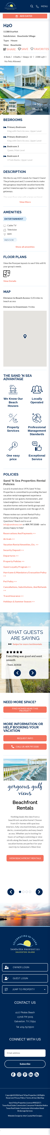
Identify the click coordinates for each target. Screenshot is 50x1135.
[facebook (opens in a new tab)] (13, 1074)
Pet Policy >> (10, 581)
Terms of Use (31, 1098)
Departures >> (11, 555)
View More (25, 202)
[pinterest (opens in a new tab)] (25, 1074)
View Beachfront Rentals (25, 858)
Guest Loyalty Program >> (17, 566)
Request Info (25, 738)
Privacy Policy (19, 1098)
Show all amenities (25, 247)
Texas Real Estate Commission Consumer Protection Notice (25, 1105)
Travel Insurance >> (13, 596)
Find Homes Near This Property (25, 709)
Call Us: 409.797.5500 (27, 746)
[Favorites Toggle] (40, 48)
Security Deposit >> (13, 550)
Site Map (41, 1098)
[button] (17, 672)
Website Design (14, 1116)
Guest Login (20, 978)
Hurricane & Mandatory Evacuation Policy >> (25, 574)
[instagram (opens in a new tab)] (19, 1074)
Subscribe (25, 1064)
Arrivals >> (9, 539)
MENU (44, 6)
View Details (9, 281)
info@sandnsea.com (12, 524)
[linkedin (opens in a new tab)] (31, 1074)
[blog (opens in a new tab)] (36, 1074)
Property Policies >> (13, 561)
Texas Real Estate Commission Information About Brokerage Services (25, 1109)
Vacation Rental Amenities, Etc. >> (20, 544)
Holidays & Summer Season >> (19, 601)
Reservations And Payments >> (19, 533)
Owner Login (21, 967)
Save (24, 49)
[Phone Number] (37, 6)
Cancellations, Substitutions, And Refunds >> (25, 589)
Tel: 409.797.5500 (25, 1027)
